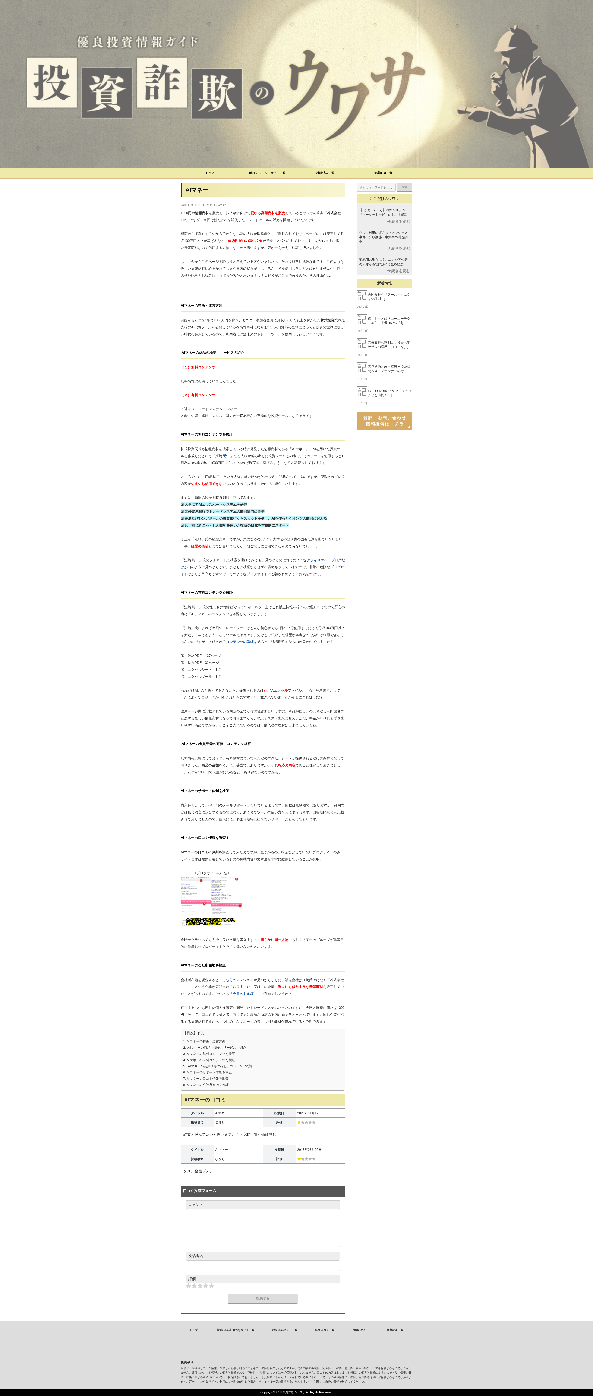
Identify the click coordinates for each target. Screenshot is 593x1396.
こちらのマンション (238, 980)
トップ (209, 173)
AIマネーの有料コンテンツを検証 (209, 1060)
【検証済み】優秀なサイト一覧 (235, 1330)
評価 (192, 1279)
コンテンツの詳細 (240, 642)
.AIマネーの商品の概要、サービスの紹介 (214, 1047)
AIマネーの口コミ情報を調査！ (207, 1078)
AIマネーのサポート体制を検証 (207, 1072)
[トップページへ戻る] (296, 84)
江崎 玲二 (222, 456)
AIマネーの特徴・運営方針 (204, 1041)
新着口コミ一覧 (324, 1330)
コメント (195, 1205)
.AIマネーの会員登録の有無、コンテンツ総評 (217, 1066)
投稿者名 (195, 1256)
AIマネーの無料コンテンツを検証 (209, 1054)
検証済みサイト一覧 (284, 1330)
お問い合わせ (360, 1330)
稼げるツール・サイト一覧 (267, 173)
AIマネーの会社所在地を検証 (206, 1085)
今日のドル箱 (243, 994)
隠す (202, 1033)
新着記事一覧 (383, 173)
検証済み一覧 (325, 173)
